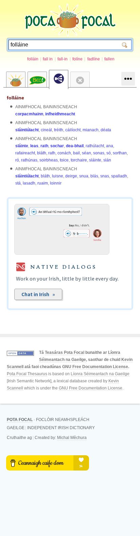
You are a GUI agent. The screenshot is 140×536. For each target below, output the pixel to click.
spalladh (119, 176)
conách (64, 153)
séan (86, 153)
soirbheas (48, 160)
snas (104, 176)
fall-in (62, 59)
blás (94, 176)
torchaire (79, 160)
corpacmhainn (29, 114)
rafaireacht (25, 153)
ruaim (42, 183)
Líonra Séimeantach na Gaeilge (100, 373)
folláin (32, 59)
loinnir (56, 183)
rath (44, 145)
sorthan (120, 153)
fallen (109, 59)
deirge (71, 176)
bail (76, 153)
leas (34, 145)
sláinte (21, 145)
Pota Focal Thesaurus (27, 373)
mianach (91, 130)
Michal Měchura (72, 437)
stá (18, 183)
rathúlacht (95, 145)
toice (64, 160)
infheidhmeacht (60, 114)
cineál (46, 130)
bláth (41, 153)
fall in (48, 59)
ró (17, 160)
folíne (77, 59)
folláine (15, 97)
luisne (57, 176)
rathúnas (29, 160)
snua (83, 176)
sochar (57, 145)
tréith (58, 130)
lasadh (29, 183)
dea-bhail (75, 145)
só (108, 153)
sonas (98, 153)
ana (109, 145)
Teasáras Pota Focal (64, 352)
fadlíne (93, 59)
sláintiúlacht (27, 130)
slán (107, 160)
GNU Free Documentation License (95, 366)
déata (106, 130)
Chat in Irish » (38, 294)
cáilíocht (73, 130)
